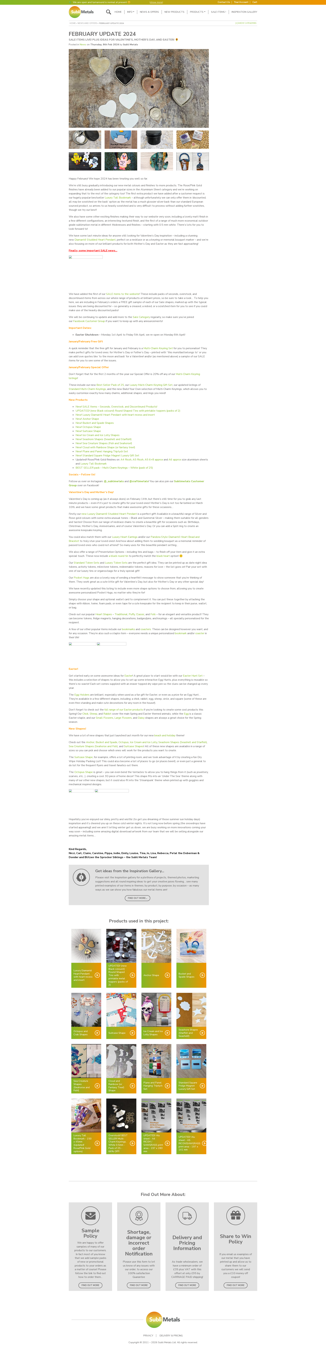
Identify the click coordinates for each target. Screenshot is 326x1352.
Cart (254, 2)
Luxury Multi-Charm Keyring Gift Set (151, 385)
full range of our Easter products (123, 710)
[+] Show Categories (245, 23)
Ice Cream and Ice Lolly (143, 742)
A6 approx (175, 459)
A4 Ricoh (126, 459)
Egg (186, 714)
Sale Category (141, 317)
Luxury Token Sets (116, 563)
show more (156, 2)
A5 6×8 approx (154, 459)
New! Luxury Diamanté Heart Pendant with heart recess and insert (115, 415)
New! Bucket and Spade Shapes (95, 423)
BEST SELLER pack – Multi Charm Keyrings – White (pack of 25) (115, 468)
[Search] (108, 12)
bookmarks (128, 629)
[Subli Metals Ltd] (81, 12)
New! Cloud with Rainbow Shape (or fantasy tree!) (105, 447)
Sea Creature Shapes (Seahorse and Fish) (93, 746)
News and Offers (87, 23)
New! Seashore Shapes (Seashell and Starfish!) (104, 439)
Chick (85, 714)
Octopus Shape (83, 772)
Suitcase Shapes (134, 746)
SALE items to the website (122, 294)
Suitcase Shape (83, 757)
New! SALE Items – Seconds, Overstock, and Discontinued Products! (116, 407)
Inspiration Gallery (244, 12)
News (83, 44)
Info (129, 12)
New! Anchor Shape (87, 419)
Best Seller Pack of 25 (110, 385)
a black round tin (118, 556)
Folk (153, 614)
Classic (140, 614)
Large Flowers (123, 718)
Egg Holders (81, 695)
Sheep (93, 714)
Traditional (121, 614)
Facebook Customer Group (89, 321)
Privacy (148, 1335)
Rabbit (107, 714)
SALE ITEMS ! (218, 12)
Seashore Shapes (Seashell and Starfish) (182, 742)
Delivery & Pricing (171, 1335)
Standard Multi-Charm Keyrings (87, 389)
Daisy (141, 718)
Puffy (132, 614)
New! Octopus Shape (88, 427)
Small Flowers (104, 718)
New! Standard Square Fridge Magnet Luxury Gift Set (107, 455)
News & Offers (149, 12)
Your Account (241, 2)
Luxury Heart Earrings (125, 537)
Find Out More (90, 1285)
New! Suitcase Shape (88, 431)
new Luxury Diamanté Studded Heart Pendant (109, 514)
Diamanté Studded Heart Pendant (95, 240)
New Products (174, 12)
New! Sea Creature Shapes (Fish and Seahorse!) (104, 443)
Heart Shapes (103, 614)
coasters (146, 629)
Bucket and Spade (106, 742)
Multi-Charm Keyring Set (158, 348)
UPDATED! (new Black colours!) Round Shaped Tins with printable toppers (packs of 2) (128, 411)
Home (118, 12)
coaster (199, 633)
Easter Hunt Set (193, 676)
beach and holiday (164, 735)
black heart (163, 556)
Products (196, 12)
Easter (128, 676)
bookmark (181, 633)
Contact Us (224, 2)
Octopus (124, 742)
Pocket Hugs (81, 578)
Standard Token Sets (86, 563)
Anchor (90, 742)
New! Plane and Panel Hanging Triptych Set (102, 451)
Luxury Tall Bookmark (118, 198)
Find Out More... (137, 898)
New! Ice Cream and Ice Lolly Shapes (98, 435)
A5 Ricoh (138, 459)
